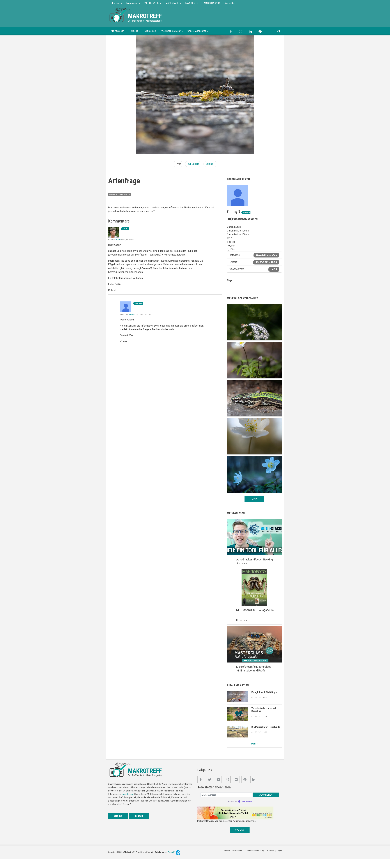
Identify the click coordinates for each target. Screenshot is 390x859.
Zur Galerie (193, 163)
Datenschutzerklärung (254, 851)
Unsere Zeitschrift (197, 31)
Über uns (113, 4)
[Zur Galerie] (120, 14)
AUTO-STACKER (212, 3)
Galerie (134, 31)
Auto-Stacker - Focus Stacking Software (254, 561)
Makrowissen (117, 31)
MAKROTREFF (145, 16)
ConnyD (131, 314)
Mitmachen (130, 4)
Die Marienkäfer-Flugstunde (265, 727)
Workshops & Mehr (171, 31)
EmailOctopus (246, 802)
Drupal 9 (172, 852)
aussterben (127, 794)
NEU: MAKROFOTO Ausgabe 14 (254, 610)
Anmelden (230, 3)
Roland (118, 239)
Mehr (253, 743)
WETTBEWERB (150, 4)
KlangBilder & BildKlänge (264, 692)
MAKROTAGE (170, 4)
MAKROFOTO (191, 3)
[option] (195, 94)
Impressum (237, 851)
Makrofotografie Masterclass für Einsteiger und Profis (253, 668)
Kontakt (139, 816)
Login (279, 851)
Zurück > (210, 163)
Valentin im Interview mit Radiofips (263, 709)
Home (227, 851)
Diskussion (150, 31)
